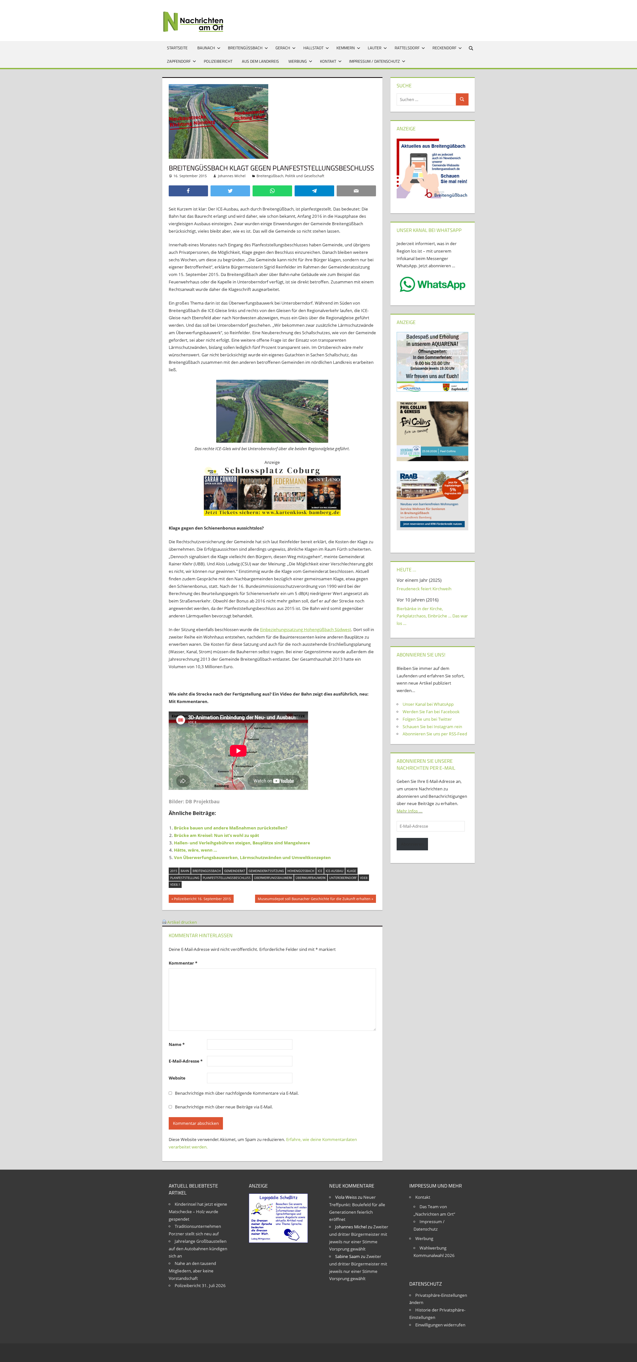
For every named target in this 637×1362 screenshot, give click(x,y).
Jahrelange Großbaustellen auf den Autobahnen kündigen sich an (198, 1248)
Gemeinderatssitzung (266, 871)
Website (177, 1078)
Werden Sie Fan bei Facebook (431, 711)
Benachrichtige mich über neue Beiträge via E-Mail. (224, 1107)
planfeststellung (184, 878)
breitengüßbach (207, 871)
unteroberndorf (343, 878)
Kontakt (328, 61)
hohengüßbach (300, 871)
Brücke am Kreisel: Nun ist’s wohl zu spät (216, 835)
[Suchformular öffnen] (471, 47)
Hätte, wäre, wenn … (195, 850)
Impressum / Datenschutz (374, 61)
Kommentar (183, 963)
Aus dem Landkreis (260, 61)
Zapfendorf (179, 61)
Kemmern (345, 48)
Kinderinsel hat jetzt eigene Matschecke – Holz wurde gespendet (198, 1211)
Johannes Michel (232, 175)
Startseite (177, 48)
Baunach (206, 48)
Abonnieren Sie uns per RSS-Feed (435, 734)
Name (177, 1044)
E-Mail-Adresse (186, 1061)
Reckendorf (444, 48)
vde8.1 (175, 884)
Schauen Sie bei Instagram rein (432, 726)
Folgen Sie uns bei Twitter (427, 719)
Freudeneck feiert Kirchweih (424, 589)
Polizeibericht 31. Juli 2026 (200, 1285)
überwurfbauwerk (311, 878)
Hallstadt (313, 48)
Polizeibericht (218, 61)
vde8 (364, 878)
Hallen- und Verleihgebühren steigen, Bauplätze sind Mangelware (242, 843)
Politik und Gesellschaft (304, 175)
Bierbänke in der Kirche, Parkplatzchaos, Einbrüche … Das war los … (432, 616)
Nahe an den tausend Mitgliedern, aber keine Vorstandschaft (192, 1270)
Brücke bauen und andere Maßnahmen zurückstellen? (230, 828)
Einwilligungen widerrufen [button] (440, 1325)
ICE (320, 871)
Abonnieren (412, 844)
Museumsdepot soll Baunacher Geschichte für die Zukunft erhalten (314, 899)
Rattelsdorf (407, 48)
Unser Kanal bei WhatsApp (428, 704)
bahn (185, 871)
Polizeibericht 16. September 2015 (202, 899)
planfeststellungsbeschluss (227, 878)
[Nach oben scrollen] (629, 1354)
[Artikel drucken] (164, 922)
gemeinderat (234, 871)
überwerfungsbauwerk (273, 878)
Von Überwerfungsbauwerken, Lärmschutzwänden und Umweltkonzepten (252, 857)
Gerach (282, 48)
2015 (173, 871)
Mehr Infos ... (410, 811)
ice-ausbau (334, 871)
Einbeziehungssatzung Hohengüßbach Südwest (305, 629)
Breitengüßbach (245, 48)
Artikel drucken (182, 922)
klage (351, 871)
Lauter (374, 48)
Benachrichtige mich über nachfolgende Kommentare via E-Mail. (237, 1093)
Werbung (297, 61)
